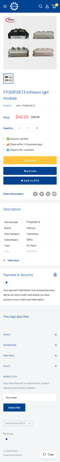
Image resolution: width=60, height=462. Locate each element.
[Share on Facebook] (35, 193)
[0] (54, 6)
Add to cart (30, 160)
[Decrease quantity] (19, 128)
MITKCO (7, 105)
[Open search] (40, 6)
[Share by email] (54, 193)
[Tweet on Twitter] (48, 193)
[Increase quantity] (36, 128)
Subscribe (14, 407)
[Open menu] (5, 6)
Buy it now (30, 170)
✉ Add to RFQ (30, 180)
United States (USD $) (15, 423)
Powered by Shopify (12, 455)
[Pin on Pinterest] (41, 193)
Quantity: (8, 128)
